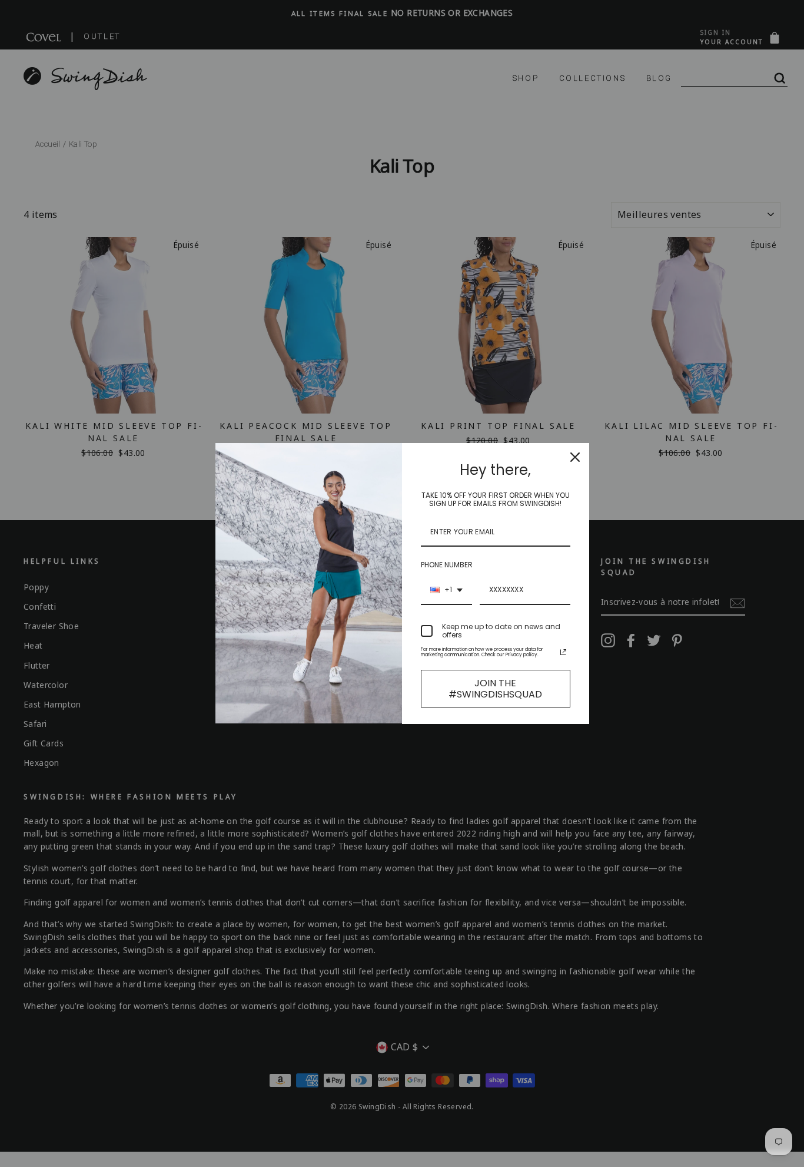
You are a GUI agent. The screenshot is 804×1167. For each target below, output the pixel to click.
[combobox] (446, 590)
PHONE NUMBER (447, 565)
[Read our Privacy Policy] (563, 652)
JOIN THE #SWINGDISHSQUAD (495, 688)
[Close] (575, 457)
